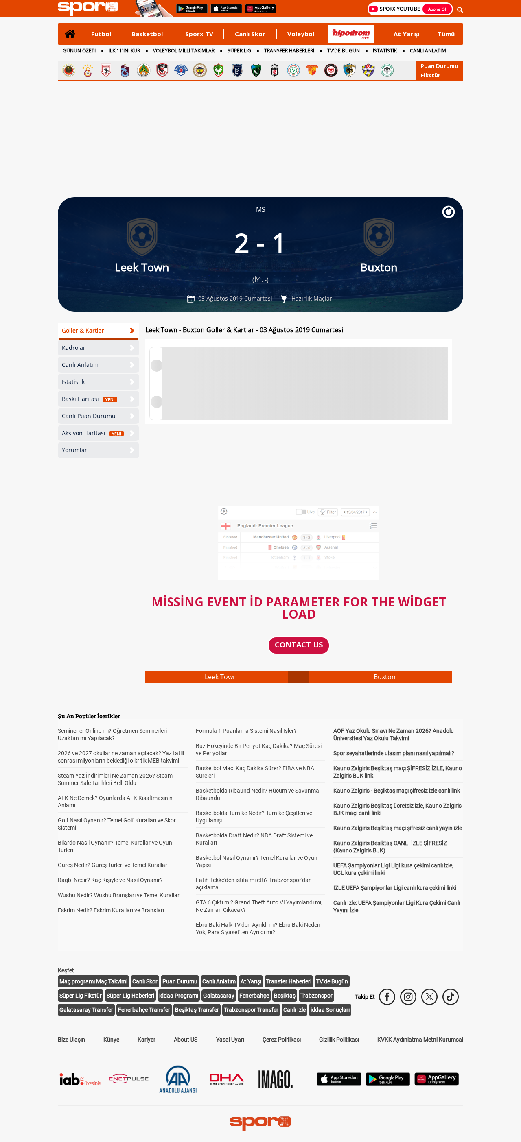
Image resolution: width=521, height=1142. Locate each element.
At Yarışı (406, 34)
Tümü (446, 34)
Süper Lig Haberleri (130, 995)
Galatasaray (218, 995)
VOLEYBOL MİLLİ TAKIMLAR (184, 50)
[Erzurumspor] (350, 70)
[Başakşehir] (237, 70)
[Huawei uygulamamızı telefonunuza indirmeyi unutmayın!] (258, 12)
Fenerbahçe (254, 995)
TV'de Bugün (332, 981)
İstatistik (73, 382)
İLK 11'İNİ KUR (124, 50)
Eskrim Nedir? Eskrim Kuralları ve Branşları (111, 910)
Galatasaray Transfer (86, 1010)
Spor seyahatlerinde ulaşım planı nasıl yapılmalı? (393, 753)
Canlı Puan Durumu (89, 416)
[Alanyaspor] (144, 70)
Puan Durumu (439, 66)
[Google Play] (388, 1084)
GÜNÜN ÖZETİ (79, 50)
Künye (111, 1039)
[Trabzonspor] (125, 70)
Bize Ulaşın (71, 1039)
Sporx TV (199, 34)
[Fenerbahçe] (200, 70)
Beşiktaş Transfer (197, 1010)
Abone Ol (437, 9)
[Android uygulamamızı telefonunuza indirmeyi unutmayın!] (189, 12)
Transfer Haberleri (288, 981)
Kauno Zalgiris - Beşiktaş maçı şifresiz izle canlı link (396, 790)
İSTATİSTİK (385, 50)
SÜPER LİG (239, 50)
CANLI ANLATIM (428, 50)
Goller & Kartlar (83, 330)
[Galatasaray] (87, 70)
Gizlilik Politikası (339, 1039)
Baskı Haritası (88, 399)
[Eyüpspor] (368, 70)
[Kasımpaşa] (181, 70)
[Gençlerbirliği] (69, 70)
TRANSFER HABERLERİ (289, 50)
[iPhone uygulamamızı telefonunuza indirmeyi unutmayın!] (223, 12)
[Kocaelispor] (256, 70)
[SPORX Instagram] (408, 997)
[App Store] (339, 1084)
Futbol (101, 34)
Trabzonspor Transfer (251, 1010)
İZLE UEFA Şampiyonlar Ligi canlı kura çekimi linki (394, 888)
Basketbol (147, 34)
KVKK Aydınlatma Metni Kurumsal (420, 1039)
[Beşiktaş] (275, 70)
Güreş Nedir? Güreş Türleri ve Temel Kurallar (112, 865)
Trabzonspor (316, 995)
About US (185, 1039)
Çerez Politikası (282, 1039)
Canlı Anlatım (80, 364)
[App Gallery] (436, 1084)
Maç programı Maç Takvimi (93, 981)
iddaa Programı (178, 995)
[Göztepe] (312, 70)
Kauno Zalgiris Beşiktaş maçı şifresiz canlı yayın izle (397, 828)
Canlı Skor (250, 34)
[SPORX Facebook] (387, 997)
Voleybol (300, 34)
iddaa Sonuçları (330, 1010)
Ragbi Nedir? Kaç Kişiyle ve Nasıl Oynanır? (110, 880)
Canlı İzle (294, 1010)
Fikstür (430, 75)
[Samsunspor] (106, 70)
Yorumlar (74, 450)
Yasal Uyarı (230, 1039)
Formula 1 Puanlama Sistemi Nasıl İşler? (246, 731)
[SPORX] (260, 1123)
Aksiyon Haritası (91, 433)
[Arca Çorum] (331, 70)
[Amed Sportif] (218, 70)
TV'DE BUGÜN (343, 50)
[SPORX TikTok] (451, 997)
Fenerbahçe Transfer (144, 1010)
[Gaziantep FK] (162, 70)
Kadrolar (73, 347)
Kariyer (146, 1039)
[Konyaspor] (387, 70)
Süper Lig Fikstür (80, 995)
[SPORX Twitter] (429, 997)
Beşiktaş (285, 995)
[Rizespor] (293, 70)
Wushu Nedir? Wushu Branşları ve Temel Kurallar (119, 895)
